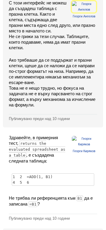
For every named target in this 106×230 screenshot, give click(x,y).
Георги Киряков (84, 151)
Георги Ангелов (84, 16)
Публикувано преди (39, 118)
